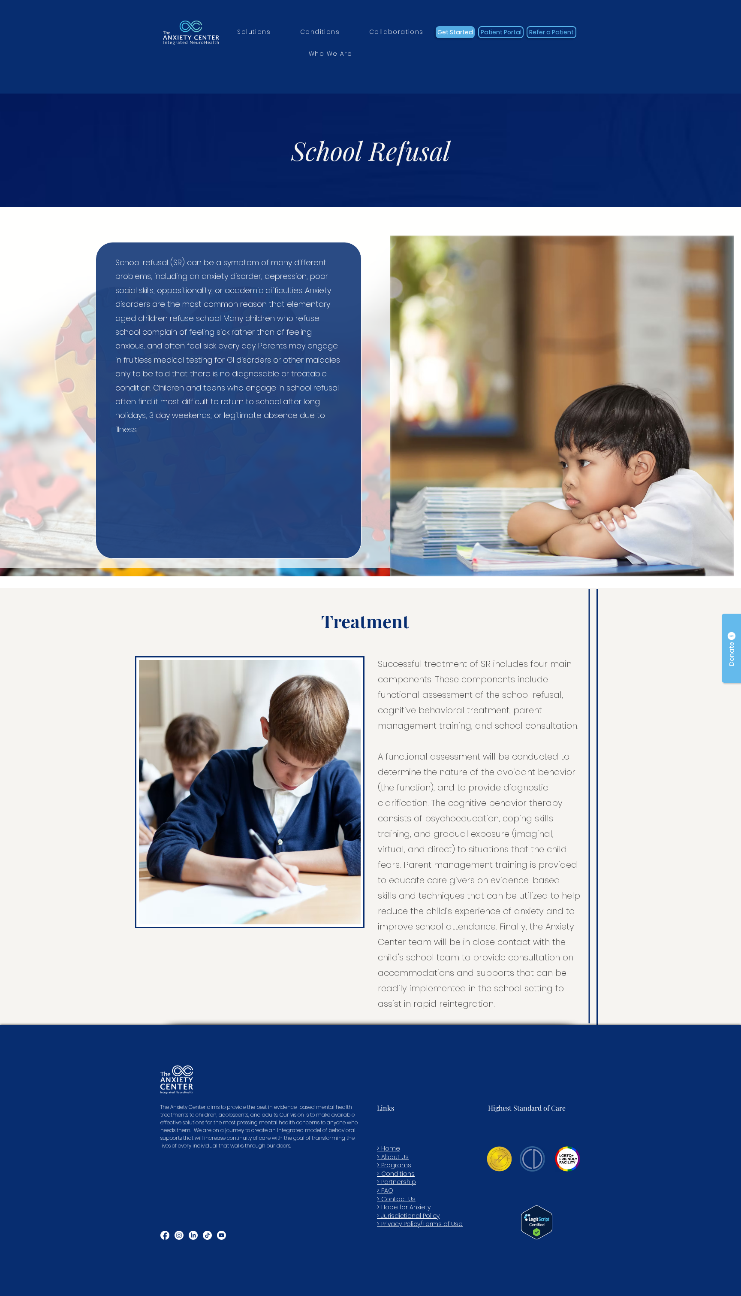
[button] (254, 32)
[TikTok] (207, 1235)
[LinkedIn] (193, 1235)
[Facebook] (164, 1235)
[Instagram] (179, 1235)
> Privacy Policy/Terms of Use (420, 1224)
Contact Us (398, 1199)
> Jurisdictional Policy (408, 1215)
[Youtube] (221, 1235)
